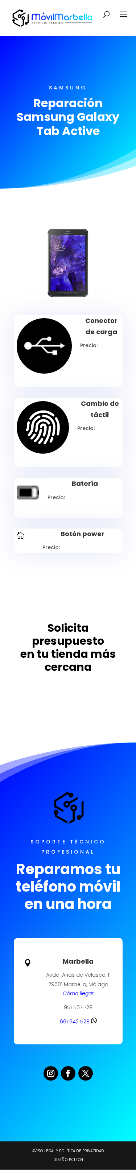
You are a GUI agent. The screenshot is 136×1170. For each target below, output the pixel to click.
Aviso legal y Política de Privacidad (68, 1150)
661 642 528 (75, 1021)
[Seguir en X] (85, 1073)
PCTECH (76, 1159)
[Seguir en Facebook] (68, 1073)
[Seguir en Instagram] (51, 1073)
